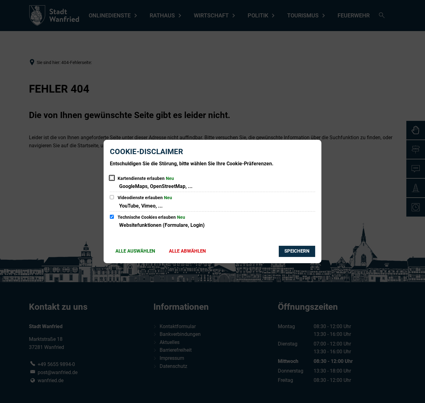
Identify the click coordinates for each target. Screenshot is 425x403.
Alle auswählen (135, 251)
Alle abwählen (187, 251)
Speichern (297, 251)
